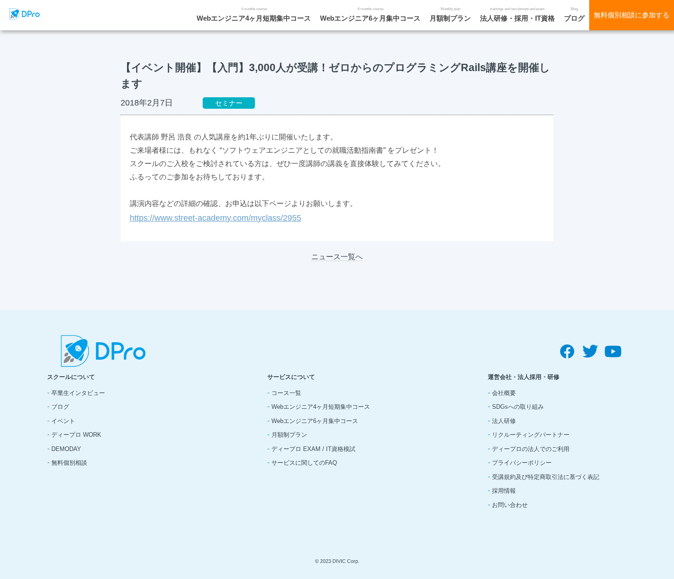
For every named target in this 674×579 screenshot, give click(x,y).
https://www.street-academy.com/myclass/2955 (215, 218)
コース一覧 (286, 393)
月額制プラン (450, 18)
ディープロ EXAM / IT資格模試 (313, 448)
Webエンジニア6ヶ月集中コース (370, 18)
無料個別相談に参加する (631, 15)
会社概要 (504, 393)
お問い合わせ (510, 504)
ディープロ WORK (76, 434)
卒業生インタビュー (78, 393)
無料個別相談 (69, 462)
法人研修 (504, 421)
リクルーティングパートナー (530, 434)
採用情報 (504, 490)
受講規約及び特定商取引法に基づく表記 (545, 476)
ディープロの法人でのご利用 (530, 448)
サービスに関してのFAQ (304, 462)
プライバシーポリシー (522, 462)
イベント (63, 421)
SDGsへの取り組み (518, 406)
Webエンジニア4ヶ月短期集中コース (254, 18)
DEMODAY (66, 448)
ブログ (574, 18)
